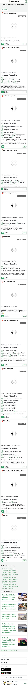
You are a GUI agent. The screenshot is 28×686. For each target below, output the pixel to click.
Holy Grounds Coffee (10, 150)
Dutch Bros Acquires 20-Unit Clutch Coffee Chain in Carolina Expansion (8, 642)
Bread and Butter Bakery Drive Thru (13, 471)
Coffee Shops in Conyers (9, 572)
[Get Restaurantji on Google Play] (6, 673)
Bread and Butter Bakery (11, 47)
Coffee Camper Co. (9, 96)
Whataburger (8, 368)
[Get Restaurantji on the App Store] (6, 669)
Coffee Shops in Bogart (9, 570)
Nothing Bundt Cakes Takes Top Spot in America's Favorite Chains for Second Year (9, 628)
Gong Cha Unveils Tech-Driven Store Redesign (9, 616)
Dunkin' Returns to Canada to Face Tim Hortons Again (9, 607)
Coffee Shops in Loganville (9, 579)
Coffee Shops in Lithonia (9, 577)
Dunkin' (5, 515)
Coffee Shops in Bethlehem (10, 569)
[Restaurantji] (14, 1)
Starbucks (6, 236)
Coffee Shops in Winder (9, 588)
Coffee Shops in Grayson (9, 576)
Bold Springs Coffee (10, 193)
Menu (24, 44)
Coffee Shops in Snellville (9, 584)
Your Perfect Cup (9, 281)
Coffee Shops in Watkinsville (10, 586)
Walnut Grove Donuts (10, 320)
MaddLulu (6, 421)
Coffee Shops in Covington (10, 574)
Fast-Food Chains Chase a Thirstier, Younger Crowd (8, 597)
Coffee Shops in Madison (9, 581)
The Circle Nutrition (9, 13)
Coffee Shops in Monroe (9, 583)
